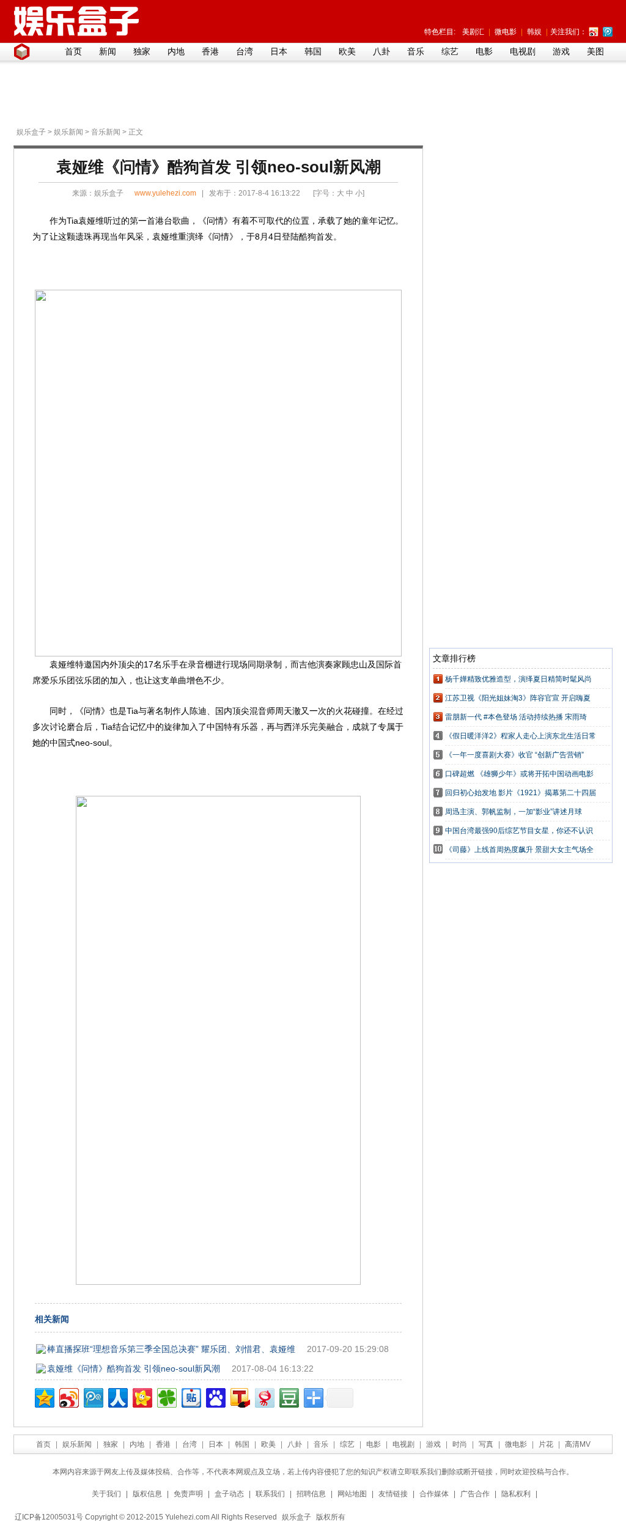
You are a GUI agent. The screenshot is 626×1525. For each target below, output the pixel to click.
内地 (176, 51)
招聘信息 (311, 1494)
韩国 (313, 51)
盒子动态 (229, 1494)
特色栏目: (439, 32)
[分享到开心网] (141, 1396)
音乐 (415, 51)
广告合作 (475, 1494)
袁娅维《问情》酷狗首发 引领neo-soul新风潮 (133, 1368)
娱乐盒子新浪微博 (593, 32)
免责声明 (188, 1494)
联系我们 (270, 1494)
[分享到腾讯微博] (92, 1396)
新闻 (107, 51)
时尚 (459, 1444)
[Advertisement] (309, 92)
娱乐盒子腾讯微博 (608, 32)
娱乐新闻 (68, 132)
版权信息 (147, 1494)
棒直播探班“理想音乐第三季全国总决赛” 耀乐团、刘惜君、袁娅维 (171, 1349)
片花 (546, 1444)
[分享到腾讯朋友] (166, 1396)
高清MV (578, 1444)
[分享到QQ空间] (43, 1396)
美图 (595, 51)
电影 (484, 51)
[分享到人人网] (117, 1396)
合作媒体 (434, 1494)
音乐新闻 (105, 132)
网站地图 (352, 1494)
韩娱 (534, 32)
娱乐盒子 (31, 132)
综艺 (449, 51)
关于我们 (106, 1494)
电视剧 (523, 51)
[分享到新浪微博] (68, 1396)
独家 (141, 51)
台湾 (244, 51)
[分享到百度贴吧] (190, 1396)
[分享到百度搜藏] (215, 1396)
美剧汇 (473, 32)
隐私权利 (516, 1494)
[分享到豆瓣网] (288, 1396)
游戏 (561, 51)
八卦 (381, 51)
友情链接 (393, 1494)
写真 (486, 1444)
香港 (210, 51)
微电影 (506, 32)
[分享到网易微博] (263, 1396)
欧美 (347, 51)
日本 (278, 51)
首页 (73, 51)
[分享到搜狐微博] (239, 1396)
